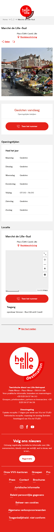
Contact (24, 480)
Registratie (27, 458)
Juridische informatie (27, 487)
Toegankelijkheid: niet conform (27, 518)
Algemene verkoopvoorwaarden (27, 510)
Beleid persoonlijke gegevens (27, 495)
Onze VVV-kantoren (16, 472)
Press (12, 480)
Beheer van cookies (27, 502)
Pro (48, 472)
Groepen (37, 472)
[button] (13, 41)
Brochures (39, 480)
